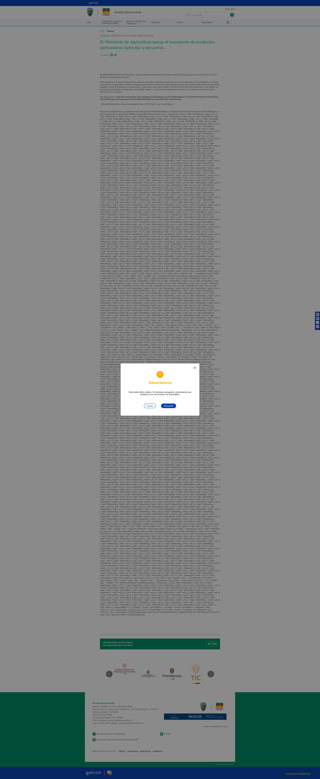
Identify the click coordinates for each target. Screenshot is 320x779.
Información (168, 406)
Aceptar (150, 406)
